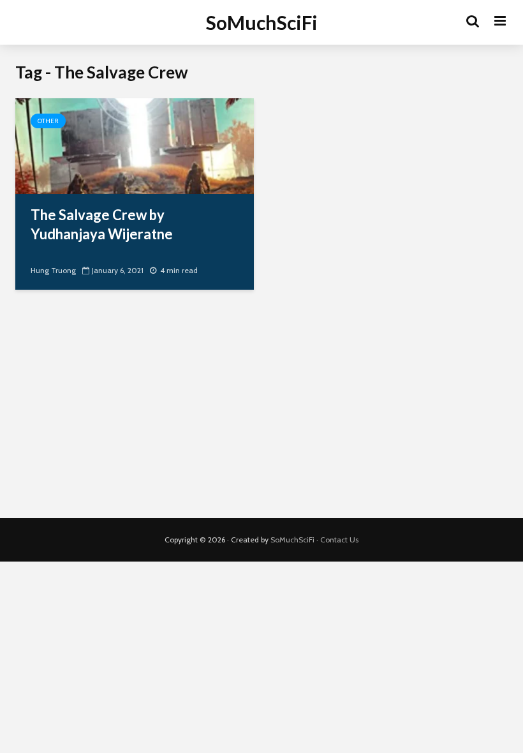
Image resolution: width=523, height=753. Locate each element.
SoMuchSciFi (262, 22)
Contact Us (339, 539)
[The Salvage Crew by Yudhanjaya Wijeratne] (134, 145)
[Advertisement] (261, 409)
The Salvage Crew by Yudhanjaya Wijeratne (102, 224)
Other (48, 121)
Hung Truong (53, 270)
